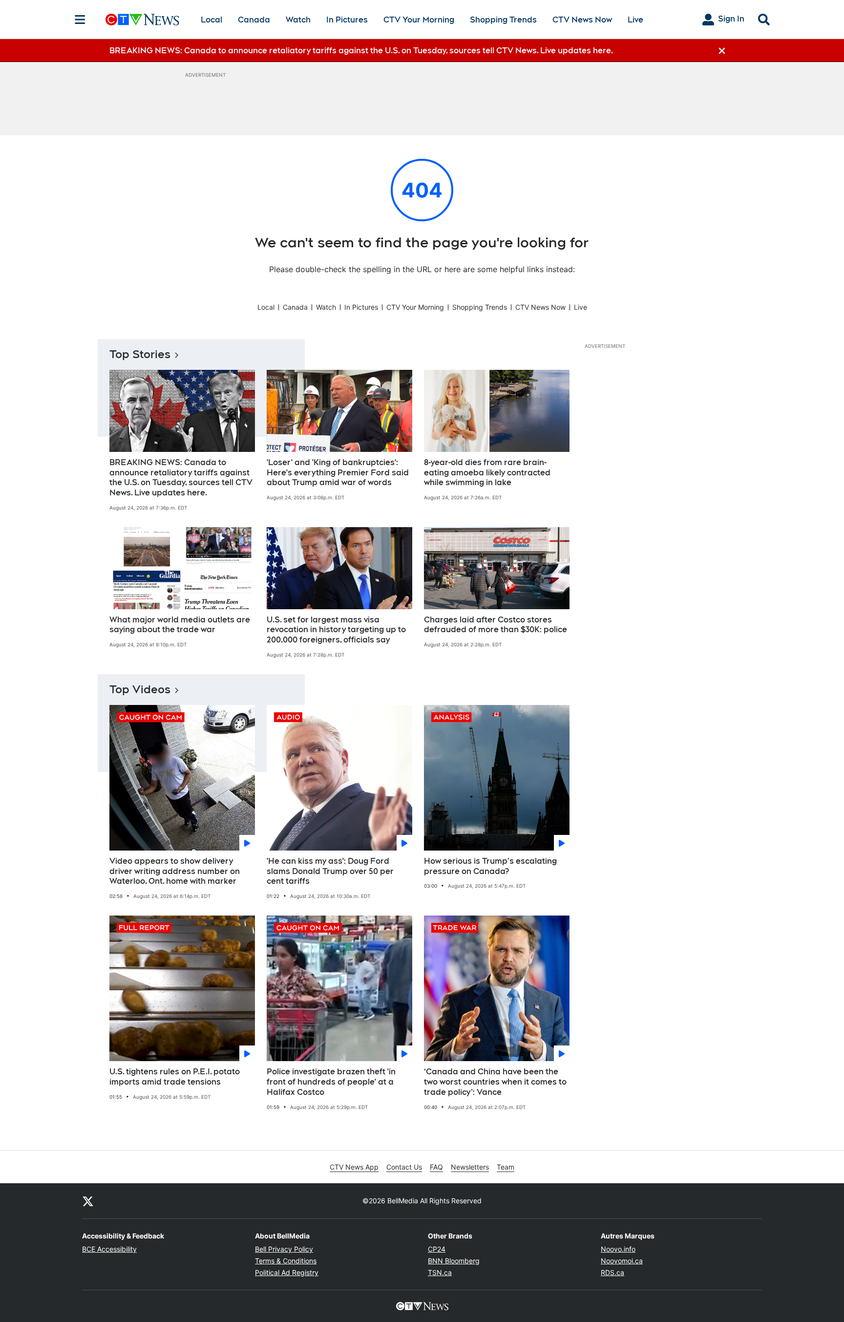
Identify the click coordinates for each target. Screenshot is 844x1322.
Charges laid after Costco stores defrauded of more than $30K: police (495, 625)
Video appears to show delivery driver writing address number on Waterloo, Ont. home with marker (174, 871)
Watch (298, 19)
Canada (254, 19)
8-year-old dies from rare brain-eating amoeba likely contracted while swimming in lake (487, 473)
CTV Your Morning (418, 19)
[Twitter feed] (88, 1201)
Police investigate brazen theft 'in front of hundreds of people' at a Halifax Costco (331, 1082)
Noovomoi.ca (622, 1261)
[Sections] (80, 19)
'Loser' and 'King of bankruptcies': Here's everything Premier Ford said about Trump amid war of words (338, 473)
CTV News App (354, 1167)
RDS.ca (612, 1272)
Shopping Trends (503, 19)
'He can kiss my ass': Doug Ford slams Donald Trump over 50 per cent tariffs (330, 871)
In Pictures (347, 19)
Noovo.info (618, 1249)
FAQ (436, 1167)
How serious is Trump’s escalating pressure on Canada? (490, 866)
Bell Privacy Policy (284, 1249)
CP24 (436, 1249)
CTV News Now (582, 19)
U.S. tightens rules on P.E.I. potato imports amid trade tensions (174, 1077)
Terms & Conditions (285, 1261)
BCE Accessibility (109, 1249)
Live (635, 19)
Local (211, 19)
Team (505, 1167)
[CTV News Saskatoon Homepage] (142, 19)
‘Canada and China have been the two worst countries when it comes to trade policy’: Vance (495, 1082)
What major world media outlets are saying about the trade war (179, 625)
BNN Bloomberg (454, 1261)
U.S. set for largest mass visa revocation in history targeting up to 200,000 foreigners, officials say (336, 630)
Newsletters (470, 1167)
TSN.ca (440, 1272)
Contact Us (404, 1167)
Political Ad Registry (286, 1272)
